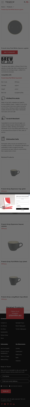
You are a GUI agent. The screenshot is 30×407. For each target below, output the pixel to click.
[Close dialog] (29, 195)
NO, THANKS (22, 210)
